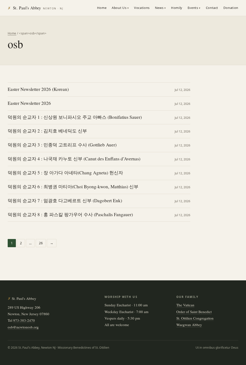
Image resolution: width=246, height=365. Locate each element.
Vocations (142, 8)
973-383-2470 (24, 320)
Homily (176, 8)
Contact (212, 8)
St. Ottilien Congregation (195, 318)
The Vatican (185, 304)
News (159, 8)
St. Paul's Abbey (35, 8)
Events (193, 8)
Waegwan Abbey (189, 324)
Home (102, 8)
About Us (119, 8)
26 (41, 243)
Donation (230, 8)
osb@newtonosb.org (23, 327)
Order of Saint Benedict (194, 311)
